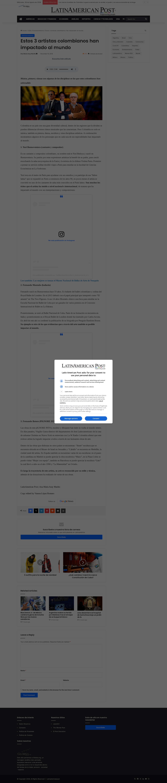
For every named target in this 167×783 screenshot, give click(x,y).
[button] (83, 391)
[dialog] (83, 391)
